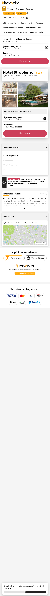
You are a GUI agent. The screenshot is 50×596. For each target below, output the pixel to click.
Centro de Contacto (15, 9)
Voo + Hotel (22, 32)
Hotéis (30, 23)
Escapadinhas (9, 32)
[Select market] (27, 18)
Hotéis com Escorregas (13, 28)
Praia (23, 23)
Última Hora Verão (11, 23)
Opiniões (29, 9)
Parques (39, 23)
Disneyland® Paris (33, 28)
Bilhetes (33, 32)
